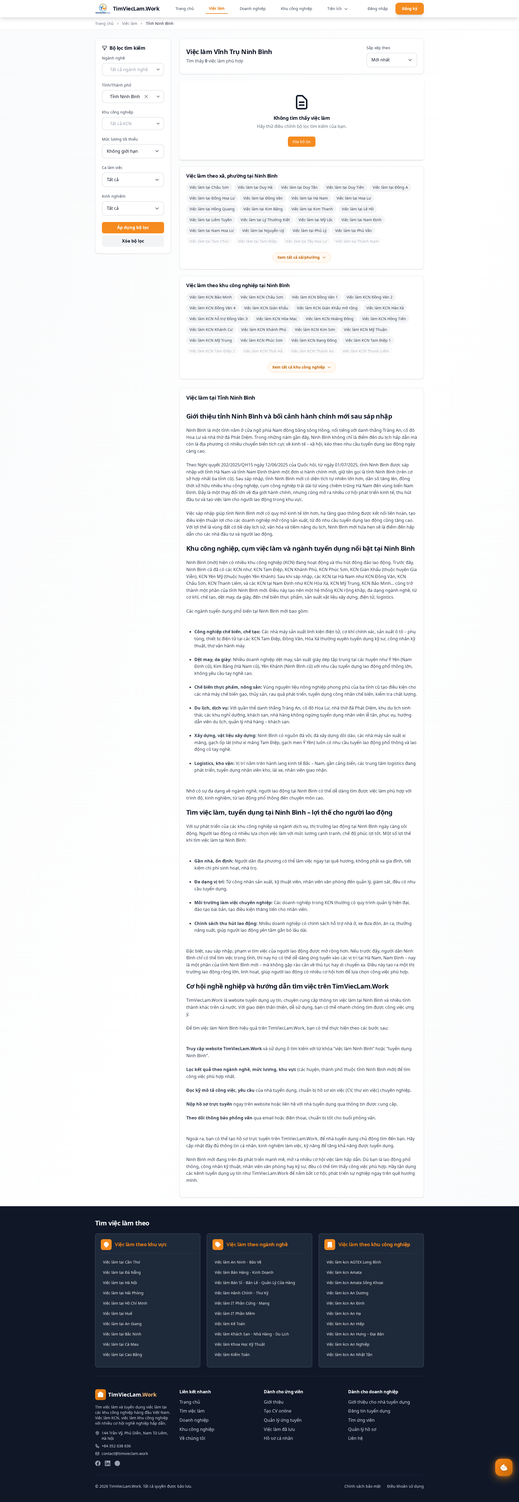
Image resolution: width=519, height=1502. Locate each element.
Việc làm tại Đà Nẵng (122, 1272)
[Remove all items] (146, 96)
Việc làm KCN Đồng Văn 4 (212, 307)
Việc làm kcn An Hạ (344, 1313)
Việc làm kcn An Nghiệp (348, 1344)
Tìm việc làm (192, 1411)
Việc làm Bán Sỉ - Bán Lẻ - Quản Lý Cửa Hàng (255, 1282)
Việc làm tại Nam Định (361, 219)
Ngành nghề (113, 58)
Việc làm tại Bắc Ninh (122, 1334)
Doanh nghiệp (253, 8)
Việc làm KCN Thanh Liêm (365, 351)
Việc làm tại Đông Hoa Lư (212, 198)
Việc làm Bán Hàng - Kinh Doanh (244, 1272)
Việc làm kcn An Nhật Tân (349, 1354)
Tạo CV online (277, 1411)
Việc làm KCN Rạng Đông (314, 340)
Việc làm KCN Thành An (312, 351)
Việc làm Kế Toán (230, 1323)
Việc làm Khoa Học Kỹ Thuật (240, 1344)
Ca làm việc (112, 167)
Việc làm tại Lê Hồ (358, 208)
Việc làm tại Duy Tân (299, 187)
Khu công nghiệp (296, 8)
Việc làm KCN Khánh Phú (263, 329)
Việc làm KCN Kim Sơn (315, 329)
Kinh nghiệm (113, 196)
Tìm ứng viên (361, 1420)
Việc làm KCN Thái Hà (263, 351)
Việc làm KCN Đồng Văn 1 (315, 297)
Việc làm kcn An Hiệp (345, 1323)
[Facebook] (98, 1463)
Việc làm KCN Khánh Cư (210, 329)
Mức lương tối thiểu (120, 139)
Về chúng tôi (192, 1438)
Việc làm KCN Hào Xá (385, 307)
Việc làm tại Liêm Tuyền (210, 219)
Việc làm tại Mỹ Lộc (315, 219)
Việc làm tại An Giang (122, 1323)
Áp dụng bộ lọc (133, 227)
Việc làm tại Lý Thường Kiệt (265, 219)
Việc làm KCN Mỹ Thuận (365, 329)
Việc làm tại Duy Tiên (345, 187)
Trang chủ (184, 8)
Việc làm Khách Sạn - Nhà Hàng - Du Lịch (252, 1334)
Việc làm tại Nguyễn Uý (263, 230)
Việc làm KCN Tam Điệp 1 (368, 340)
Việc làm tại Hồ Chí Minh (125, 1303)
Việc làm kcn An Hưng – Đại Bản (355, 1334)
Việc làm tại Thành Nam (357, 241)
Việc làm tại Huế (117, 1313)
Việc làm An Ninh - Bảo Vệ (238, 1262)
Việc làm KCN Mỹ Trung (210, 340)
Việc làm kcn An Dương (347, 1292)
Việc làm (217, 8)
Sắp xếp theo (378, 47)
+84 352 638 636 (116, 1445)
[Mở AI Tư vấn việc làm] (504, 1467)
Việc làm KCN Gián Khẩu (266, 307)
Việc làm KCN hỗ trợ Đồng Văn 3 (218, 318)
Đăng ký (409, 8)
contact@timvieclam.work (125, 1453)
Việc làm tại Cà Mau (121, 1344)
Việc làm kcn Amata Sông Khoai (355, 1282)
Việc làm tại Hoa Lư (354, 198)
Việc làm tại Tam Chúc (209, 241)
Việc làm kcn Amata (344, 1272)
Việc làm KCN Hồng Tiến (384, 318)
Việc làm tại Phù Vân (353, 230)
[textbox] (129, 69)
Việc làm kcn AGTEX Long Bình (354, 1262)
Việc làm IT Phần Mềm (235, 1313)
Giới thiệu (274, 1402)
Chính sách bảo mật (362, 1486)
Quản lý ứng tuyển (283, 1420)
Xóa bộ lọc (133, 241)
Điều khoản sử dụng (405, 1486)
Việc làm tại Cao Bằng (122, 1354)
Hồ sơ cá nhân (278, 1438)
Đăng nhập (378, 8)
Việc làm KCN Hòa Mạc (276, 318)
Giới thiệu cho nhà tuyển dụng (379, 1402)
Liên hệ (355, 1438)
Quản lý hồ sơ (362, 1429)
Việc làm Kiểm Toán (232, 1354)
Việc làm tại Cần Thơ (121, 1262)
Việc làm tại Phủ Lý (310, 230)
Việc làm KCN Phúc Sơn (262, 340)
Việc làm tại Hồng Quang (212, 208)
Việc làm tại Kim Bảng (263, 208)
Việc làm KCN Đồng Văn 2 (369, 297)
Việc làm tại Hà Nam (309, 198)
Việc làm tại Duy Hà (255, 187)
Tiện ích (335, 8)
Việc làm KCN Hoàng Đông (330, 318)
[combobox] (133, 69)
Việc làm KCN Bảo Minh (210, 297)
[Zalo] (117, 1463)
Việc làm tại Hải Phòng (123, 1292)
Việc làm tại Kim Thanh (312, 208)
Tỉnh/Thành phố (116, 85)
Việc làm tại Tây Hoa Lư (306, 241)
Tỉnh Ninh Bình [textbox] (125, 97)
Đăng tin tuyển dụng (369, 1411)
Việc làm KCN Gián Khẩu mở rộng (327, 307)
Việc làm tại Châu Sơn (209, 187)
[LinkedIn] (107, 1463)
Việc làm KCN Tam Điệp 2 (212, 351)
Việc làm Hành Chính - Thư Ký (241, 1292)
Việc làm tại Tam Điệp (257, 241)
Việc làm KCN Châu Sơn (262, 297)
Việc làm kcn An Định (346, 1303)
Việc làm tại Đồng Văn (263, 198)
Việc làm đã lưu (279, 1429)
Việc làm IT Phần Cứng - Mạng (242, 1303)
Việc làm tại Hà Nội (120, 1282)
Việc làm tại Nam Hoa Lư (211, 230)
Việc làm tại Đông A (390, 187)
